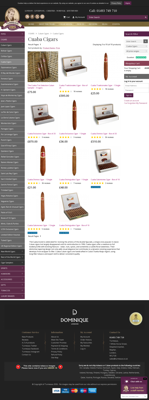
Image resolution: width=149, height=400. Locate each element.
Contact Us (26, 354)
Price (58, 48)
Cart (68, 17)
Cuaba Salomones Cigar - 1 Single (41, 225)
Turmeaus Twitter (29, 346)
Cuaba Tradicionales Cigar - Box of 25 (73, 86)
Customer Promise (58, 342)
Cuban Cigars (43, 33)
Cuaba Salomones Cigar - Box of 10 (105, 179)
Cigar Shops (66, 24)
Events (116, 24)
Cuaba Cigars (58, 33)
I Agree (127, 3)
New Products (27, 337)
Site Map (54, 357)
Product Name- (49, 48)
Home (31, 24)
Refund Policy (56, 354)
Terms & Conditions (59, 349)
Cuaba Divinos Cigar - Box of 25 (104, 133)
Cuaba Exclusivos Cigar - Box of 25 (42, 133)
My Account (80, 17)
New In (80, 24)
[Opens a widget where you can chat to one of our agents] (134, 387)
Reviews (93, 24)
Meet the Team (47, 24)
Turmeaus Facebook (30, 349)
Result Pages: (33, 236)
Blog (104, 24)
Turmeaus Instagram (30, 351)
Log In (83, 349)
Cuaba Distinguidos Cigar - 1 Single (73, 179)
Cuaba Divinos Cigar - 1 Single (40, 179)
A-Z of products (28, 342)
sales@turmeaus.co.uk (119, 359)
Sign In (129, 95)
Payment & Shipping (59, 346)
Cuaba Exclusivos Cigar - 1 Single (72, 133)
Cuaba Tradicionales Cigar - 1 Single (105, 85)
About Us (55, 337)
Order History (86, 340)
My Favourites (86, 342)
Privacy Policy (116, 3)
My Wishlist (85, 346)
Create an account (131, 100)
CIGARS (31, 33)
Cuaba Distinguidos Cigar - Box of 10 (74, 225)
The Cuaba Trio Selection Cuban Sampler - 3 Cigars (41, 86)
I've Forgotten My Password (135, 103)
